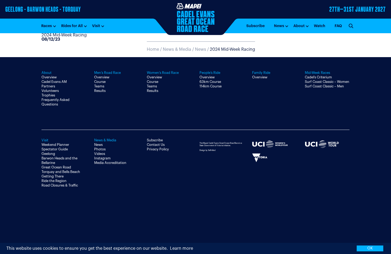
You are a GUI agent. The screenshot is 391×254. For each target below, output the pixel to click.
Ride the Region (53, 181)
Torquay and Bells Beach (60, 171)
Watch (319, 26)
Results (100, 90)
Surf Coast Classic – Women (327, 81)
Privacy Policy (158, 149)
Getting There (52, 176)
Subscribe (255, 26)
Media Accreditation (110, 162)
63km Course (210, 81)
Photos (100, 149)
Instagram (102, 158)
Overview (49, 77)
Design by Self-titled (207, 150)
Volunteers (50, 90)
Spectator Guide (54, 149)
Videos (99, 153)
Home (153, 49)
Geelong (48, 153)
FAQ (338, 26)
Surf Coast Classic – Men (324, 86)
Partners (48, 86)
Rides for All (72, 26)
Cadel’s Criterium (318, 77)
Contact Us (156, 144)
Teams (99, 86)
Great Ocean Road (56, 167)
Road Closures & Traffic (59, 185)
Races (46, 26)
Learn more (181, 248)
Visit (96, 26)
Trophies (48, 95)
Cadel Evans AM (54, 81)
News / (225, 49)
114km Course (210, 86)
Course (100, 81)
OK (370, 248)
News (279, 26)
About (299, 26)
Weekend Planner (55, 144)
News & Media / (179, 49)
